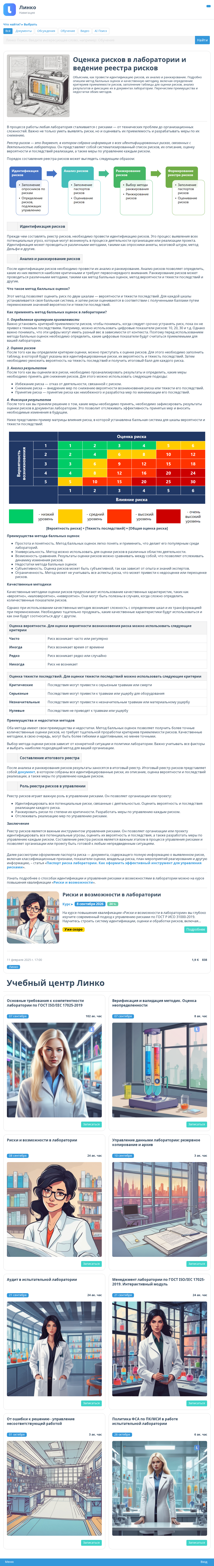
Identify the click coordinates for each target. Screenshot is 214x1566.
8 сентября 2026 (90, 904)
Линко (13, 967)
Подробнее (195, 929)
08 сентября (18, 1155)
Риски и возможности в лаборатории (111, 894)
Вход (203, 1562)
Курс (67, 904)
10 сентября (123, 1155)
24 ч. (112, 904)
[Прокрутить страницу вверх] (208, 6)
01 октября (17, 1434)
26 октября (122, 1434)
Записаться (91, 1124)
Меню (8, 1562)
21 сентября (18, 1295)
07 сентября (18, 1016)
